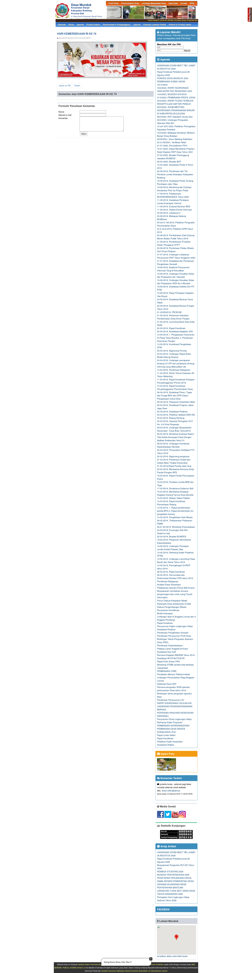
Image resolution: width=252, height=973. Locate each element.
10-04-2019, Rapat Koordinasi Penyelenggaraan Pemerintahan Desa (175, 387)
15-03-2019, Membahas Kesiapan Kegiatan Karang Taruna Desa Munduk (175, 493)
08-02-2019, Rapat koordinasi (171, 571)
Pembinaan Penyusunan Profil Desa (174, 635)
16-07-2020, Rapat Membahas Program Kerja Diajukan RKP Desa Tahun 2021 (175, 150)
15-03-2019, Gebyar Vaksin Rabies (173, 497)
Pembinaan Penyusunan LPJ (170, 699)
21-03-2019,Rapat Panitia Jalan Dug (174, 465)
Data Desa (173, 3)
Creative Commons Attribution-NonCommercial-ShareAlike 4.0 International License (134, 971)
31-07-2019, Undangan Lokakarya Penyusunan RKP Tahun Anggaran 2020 (176, 256)
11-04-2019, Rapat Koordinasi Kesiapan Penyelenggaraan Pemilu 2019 (176, 381)
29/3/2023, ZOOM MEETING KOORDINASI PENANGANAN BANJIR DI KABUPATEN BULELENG (176, 110)
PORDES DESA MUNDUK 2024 (172, 78)
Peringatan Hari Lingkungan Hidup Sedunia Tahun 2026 (173, 899)
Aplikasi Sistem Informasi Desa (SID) (92, 964)
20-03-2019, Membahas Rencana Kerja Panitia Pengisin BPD (175, 471)
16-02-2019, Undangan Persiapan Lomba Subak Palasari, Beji (173, 547)
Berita (71, 24)
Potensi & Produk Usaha (180, 24)
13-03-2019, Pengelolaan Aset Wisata (174, 517)
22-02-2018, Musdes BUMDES (171, 536)
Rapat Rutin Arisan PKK (168, 661)
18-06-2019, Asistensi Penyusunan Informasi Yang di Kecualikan (173, 269)
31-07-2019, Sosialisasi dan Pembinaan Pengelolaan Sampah (175, 262)
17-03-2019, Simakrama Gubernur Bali (175, 488)
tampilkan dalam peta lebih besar (172, 956)
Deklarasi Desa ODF (166, 683)
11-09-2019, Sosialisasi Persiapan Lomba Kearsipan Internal (173, 201)
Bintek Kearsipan (165, 613)
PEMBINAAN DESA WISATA (171, 728)
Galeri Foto (167, 754)
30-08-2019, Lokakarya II (168, 212)
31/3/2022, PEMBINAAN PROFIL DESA (176, 97)
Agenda (80, 24)
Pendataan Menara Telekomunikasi (173, 674)
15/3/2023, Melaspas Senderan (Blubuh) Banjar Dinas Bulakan (176, 134)
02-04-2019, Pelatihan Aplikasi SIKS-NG (176, 414)
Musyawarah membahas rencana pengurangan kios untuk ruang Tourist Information (174, 594)
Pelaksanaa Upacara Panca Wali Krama (176, 587)
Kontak (184, 3)
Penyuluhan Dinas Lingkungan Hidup (174, 719)
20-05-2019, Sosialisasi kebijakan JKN (175, 331)
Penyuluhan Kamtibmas (168, 610)
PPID (192, 3)
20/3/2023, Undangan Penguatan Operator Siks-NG (172, 121)
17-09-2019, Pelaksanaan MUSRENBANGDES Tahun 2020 (173, 195)
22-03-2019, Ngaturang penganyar (173, 456)
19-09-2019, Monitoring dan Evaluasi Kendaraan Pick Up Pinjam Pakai (174, 189)
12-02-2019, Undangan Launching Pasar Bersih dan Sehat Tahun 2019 (176, 560)
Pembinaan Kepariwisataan (170, 645)
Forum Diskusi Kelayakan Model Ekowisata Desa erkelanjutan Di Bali (174, 602)
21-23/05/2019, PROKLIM (169, 312)
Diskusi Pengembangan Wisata (171, 606)
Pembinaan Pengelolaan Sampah (172, 632)
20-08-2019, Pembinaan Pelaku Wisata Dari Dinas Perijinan (175, 249)
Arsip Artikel (168, 846)
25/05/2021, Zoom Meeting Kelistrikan (174, 139)
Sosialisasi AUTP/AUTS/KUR (171, 658)
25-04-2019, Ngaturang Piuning (172, 350)
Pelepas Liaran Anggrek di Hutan (172, 648)
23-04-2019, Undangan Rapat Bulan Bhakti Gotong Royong (174, 355)
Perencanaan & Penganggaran (116, 24)
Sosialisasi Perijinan (166, 629)
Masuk (187, 51)
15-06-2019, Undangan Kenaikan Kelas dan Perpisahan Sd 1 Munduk (175, 275)
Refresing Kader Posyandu (169, 722)
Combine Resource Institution (152, 964)
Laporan (137, 24)
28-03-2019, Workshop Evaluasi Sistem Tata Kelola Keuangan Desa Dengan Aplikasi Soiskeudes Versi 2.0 (175, 437)
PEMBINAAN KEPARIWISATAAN (173, 725)
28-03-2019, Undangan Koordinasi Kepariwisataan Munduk (173, 445)
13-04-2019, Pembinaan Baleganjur (173, 369)
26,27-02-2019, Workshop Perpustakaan (176, 526)
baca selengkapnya (171, 790)
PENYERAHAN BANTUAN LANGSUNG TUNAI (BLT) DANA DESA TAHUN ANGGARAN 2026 (176, 890)
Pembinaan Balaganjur (167, 581)
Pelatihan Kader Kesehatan (170, 741)
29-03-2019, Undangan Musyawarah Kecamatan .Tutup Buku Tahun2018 (174, 429)
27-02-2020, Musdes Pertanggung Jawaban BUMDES (173, 157)
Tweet (77, 85)
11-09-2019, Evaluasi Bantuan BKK (173, 206)
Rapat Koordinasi (165, 738)
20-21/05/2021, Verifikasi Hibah (171, 142)
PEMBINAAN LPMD (166, 671)
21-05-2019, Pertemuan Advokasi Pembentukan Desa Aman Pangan (173, 317)
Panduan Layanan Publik (154, 24)
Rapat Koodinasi (165, 622)
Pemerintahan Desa (130, 3)
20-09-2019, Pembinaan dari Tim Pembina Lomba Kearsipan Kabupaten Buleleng (175, 174)
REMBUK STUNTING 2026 (170, 871)
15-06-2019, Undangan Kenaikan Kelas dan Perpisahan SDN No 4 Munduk (175, 281)
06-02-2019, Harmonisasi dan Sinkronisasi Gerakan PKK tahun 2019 (175, 576)
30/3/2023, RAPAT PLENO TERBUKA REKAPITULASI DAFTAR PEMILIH (175, 102)
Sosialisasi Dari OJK (166, 651)
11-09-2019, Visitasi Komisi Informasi (174, 209)
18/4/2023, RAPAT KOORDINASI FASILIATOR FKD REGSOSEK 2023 (174, 89)
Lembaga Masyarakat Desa (154, 3)
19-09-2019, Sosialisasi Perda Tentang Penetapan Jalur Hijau (175, 182)
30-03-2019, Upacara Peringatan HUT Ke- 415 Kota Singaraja (175, 422)
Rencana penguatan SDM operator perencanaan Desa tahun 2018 (173, 688)
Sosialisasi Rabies (165, 744)
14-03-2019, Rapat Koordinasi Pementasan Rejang (171, 503)
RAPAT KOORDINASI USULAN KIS (174, 703)
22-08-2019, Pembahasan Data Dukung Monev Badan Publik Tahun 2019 (175, 237)
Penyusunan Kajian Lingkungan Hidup (175, 626)
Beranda (62, 24)
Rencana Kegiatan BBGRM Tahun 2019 (176, 654)
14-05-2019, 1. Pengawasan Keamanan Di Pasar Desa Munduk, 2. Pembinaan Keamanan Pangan (175, 337)
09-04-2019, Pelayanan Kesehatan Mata (176, 401)
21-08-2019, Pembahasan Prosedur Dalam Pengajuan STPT (174, 243)
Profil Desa (113, 3)
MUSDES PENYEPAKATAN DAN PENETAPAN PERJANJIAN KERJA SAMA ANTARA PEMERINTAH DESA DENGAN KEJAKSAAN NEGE (175, 879)
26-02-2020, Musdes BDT (169, 161)
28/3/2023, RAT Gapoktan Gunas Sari (174, 116)
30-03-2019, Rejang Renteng (170, 417)
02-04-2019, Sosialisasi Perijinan (172, 411)
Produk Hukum (93, 24)
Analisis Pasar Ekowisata (169, 584)
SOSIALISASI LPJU (166, 731)
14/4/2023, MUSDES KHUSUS (172, 94)
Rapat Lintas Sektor (166, 735)
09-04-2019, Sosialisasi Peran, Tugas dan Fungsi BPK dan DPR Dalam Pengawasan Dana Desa (174, 395)
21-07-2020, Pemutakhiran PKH (172, 145)
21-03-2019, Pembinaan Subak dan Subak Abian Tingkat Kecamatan (173, 461)
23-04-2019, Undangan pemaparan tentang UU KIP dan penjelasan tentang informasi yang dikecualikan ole (175, 363)
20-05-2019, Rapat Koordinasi (171, 328)
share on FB (64, 85)
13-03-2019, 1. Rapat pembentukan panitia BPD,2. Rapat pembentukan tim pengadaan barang (175, 510)
